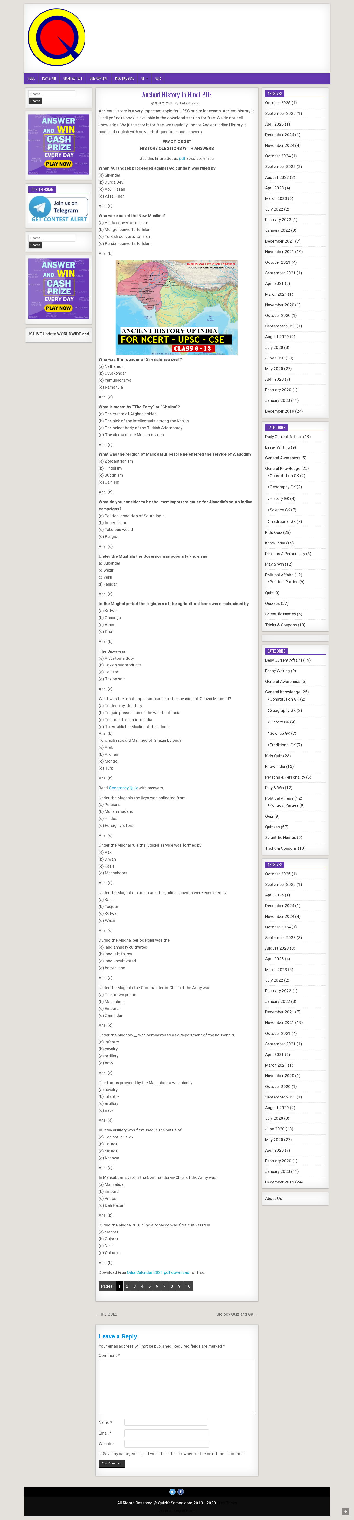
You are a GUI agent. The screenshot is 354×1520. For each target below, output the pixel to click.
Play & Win (49, 78)
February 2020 (278, 389)
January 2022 (277, 230)
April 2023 (274, 187)
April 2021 (274, 283)
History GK (279, 498)
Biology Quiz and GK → (237, 1314)
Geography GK (283, 487)
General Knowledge (282, 468)
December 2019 (279, 411)
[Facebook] (180, 1492)
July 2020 (274, 347)
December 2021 (279, 241)
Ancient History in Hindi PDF (177, 94)
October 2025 (278, 102)
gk (142, 78)
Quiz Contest (99, 78)
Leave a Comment (189, 103)
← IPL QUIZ (106, 1314)
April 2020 (274, 379)
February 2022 (278, 219)
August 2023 (277, 177)
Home (31, 78)
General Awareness (282, 457)
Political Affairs (279, 574)
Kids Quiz (273, 532)
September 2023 (280, 166)
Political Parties (284, 581)
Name (105, 1422)
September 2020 (280, 326)
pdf (182, 158)
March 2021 (276, 294)
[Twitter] (172, 1492)
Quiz (158, 78)
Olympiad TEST (72, 78)
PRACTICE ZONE (124, 78)
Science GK (280, 509)
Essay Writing (277, 447)
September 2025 (280, 113)
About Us (273, 1198)
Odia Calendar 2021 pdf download (158, 1272)
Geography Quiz (123, 788)
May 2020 (274, 368)
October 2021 (278, 262)
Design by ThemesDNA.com (177, 1510)
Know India (275, 543)
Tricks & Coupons (281, 624)
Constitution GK (284, 475)
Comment (109, 1355)
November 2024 (279, 145)
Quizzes (272, 603)
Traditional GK (283, 521)
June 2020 (275, 358)
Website (106, 1443)
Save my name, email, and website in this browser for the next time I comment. (174, 1453)
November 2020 (279, 304)
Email (105, 1433)
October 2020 (278, 315)
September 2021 (280, 272)
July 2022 (274, 209)
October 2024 (278, 155)
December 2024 (279, 134)
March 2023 (276, 198)
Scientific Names (280, 614)
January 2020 (277, 400)
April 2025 (274, 124)
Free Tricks (227, 1503)
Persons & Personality (285, 553)
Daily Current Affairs (283, 436)
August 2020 (277, 336)
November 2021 (279, 251)
